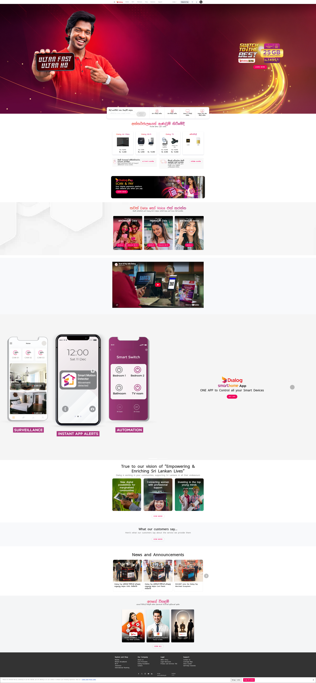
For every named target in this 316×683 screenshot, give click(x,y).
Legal (162, 657)
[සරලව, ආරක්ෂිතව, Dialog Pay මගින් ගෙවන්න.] (133, 626)
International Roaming (122, 668)
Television (139, 2)
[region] (158, 680)
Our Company (143, 657)
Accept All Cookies (249, 680)
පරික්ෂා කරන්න (196, 161)
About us (141, 660)
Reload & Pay (184, 2)
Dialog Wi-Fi (132, 245)
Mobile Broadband (121, 662)
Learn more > (126, 494)
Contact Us (186, 660)
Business (153, 2)
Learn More (121, 191)
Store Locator (187, 664)
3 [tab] (158, 106)
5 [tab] (162, 106)
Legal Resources (166, 662)
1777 (173, 675)
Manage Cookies (236, 680)
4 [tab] (160, 106)
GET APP (232, 396)
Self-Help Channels (189, 666)
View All (158, 646)
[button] (23, 387)
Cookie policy (85, 679)
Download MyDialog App (133, 63)
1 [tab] (155, 106)
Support (160, 2)
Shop (146, 2)
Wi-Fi (133, 2)
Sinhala (174, 2)
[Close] (313, 680)
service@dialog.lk (161, 675)
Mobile (127, 2)
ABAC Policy (164, 660)
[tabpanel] (158, 59)
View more (158, 516)
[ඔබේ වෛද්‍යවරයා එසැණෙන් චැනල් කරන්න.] (158, 626)
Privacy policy (92, 679)
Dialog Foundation (143, 664)
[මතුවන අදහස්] (182, 626)
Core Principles (142, 662)
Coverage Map (188, 662)
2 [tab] (157, 106)
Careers (140, 666)
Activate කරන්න (148, 161)
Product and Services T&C (169, 664)
